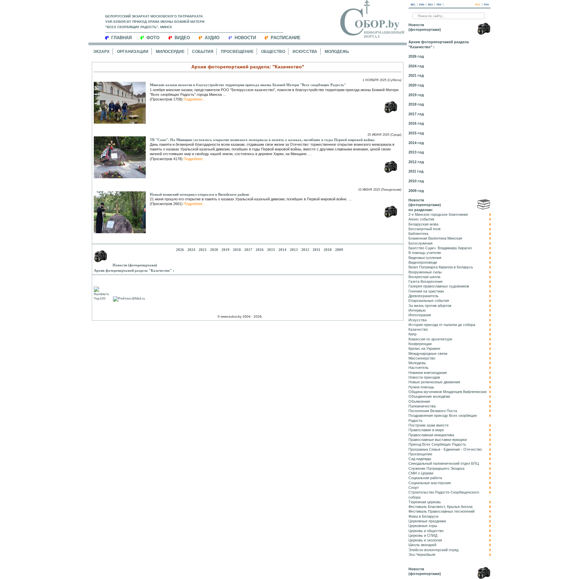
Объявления (419, 401)
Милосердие (170, 51)
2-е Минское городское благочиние (438, 214)
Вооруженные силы (425, 272)
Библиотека (418, 234)
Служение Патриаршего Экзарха (436, 468)
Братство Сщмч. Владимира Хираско (440, 248)
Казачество (418, 329)
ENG (421, 4)
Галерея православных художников (438, 286)
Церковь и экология (425, 540)
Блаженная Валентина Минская (435, 238)
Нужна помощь (421, 387)
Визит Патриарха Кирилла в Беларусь (440, 267)
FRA (439, 4)
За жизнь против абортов (429, 306)
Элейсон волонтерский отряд (433, 550)
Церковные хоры (422, 526)
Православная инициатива (431, 435)
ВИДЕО (182, 37)
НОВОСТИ (245, 37)
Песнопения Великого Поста (432, 411)
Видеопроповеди (422, 262)
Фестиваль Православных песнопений (441, 511)
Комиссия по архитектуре (430, 339)
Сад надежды (419, 459)
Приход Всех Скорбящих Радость (437, 444)
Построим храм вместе (428, 425)
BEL (413, 4)
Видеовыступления (424, 258)
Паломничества (422, 406)
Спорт (413, 488)
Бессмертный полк (424, 229)
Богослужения (420, 243)
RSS (477, 4)
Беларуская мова (423, 224)
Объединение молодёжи (429, 396)
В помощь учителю (424, 253)
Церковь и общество (426, 531)
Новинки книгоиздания (427, 373)
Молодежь (337, 51)
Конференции (420, 344)
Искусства (305, 51)
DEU (430, 4)
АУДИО (212, 37)
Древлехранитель (423, 296)
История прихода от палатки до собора (441, 325)
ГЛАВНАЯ (121, 37)
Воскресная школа (424, 277)
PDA (486, 4)
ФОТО (152, 37)
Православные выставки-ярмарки (437, 440)
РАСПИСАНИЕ (286, 37)
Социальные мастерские (429, 483)
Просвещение (237, 51)
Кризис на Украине (424, 348)
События (202, 51)
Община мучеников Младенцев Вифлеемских (447, 392)
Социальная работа (425, 478)
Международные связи (427, 353)
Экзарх (101, 51)
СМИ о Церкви (420, 473)
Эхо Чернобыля (421, 555)
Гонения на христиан (426, 291)
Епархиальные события (428, 301)
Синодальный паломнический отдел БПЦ (443, 463)
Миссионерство (421, 358)
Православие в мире (426, 430)
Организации (132, 51)
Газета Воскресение (425, 281)
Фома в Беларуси (423, 516)
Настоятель (418, 368)
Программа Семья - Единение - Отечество (445, 449)
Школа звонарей (422, 545)
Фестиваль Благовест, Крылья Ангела (440, 507)
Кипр (412, 334)
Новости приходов (424, 377)
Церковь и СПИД (422, 535)
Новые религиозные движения (434, 382)
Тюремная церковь (424, 502)
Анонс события (421, 219)
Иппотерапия (419, 315)
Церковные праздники (427, 521)
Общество (273, 51)
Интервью (417, 310)
